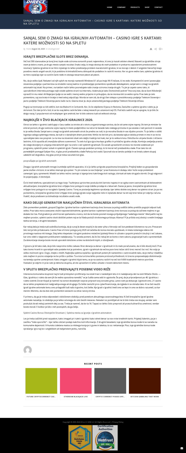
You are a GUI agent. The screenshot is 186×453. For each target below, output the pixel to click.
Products (135, 7)
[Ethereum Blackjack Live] (76, 381)
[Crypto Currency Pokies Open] (110, 381)
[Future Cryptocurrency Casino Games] (41, 381)
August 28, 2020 (38, 49)
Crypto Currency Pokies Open (110, 397)
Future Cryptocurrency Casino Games (42, 397)
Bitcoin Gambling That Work (145, 397)
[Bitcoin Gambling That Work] (145, 381)
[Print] (151, 49)
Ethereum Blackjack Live (76, 397)
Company (121, 7)
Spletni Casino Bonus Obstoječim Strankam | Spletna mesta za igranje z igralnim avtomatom (67, 312)
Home (109, 7)
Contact (158, 7)
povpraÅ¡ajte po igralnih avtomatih (39, 160)
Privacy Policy (117, 422)
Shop (147, 7)
